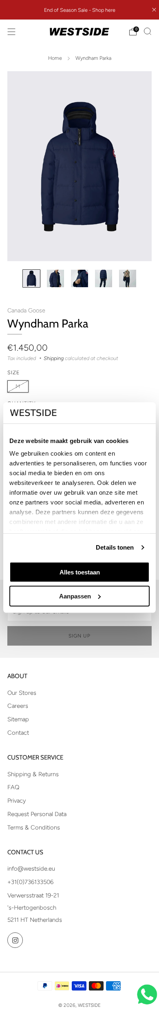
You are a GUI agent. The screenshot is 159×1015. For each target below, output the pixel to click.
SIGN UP (79, 636)
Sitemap (18, 719)
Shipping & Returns (33, 774)
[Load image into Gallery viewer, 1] (31, 278)
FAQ (13, 787)
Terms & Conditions (33, 827)
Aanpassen (75, 595)
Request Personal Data (36, 814)
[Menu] (11, 32)
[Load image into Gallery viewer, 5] (128, 278)
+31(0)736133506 (30, 882)
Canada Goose (26, 310)
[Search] (148, 31)
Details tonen (115, 547)
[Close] (154, 10)
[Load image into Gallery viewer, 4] (104, 278)
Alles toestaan (80, 572)
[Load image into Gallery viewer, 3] (79, 278)
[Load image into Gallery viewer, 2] (55, 278)
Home (55, 58)
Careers (17, 705)
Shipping (54, 358)
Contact (18, 732)
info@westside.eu (31, 868)
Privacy (16, 800)
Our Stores (21, 692)
